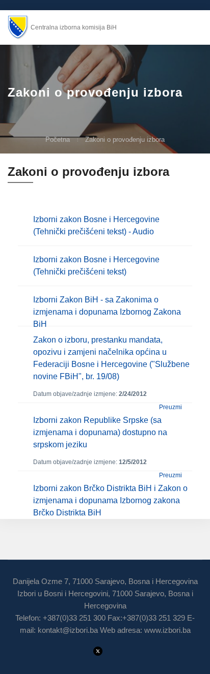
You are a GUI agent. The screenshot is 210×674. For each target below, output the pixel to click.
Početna (57, 139)
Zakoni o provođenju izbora (125, 139)
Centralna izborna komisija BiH (74, 27)
